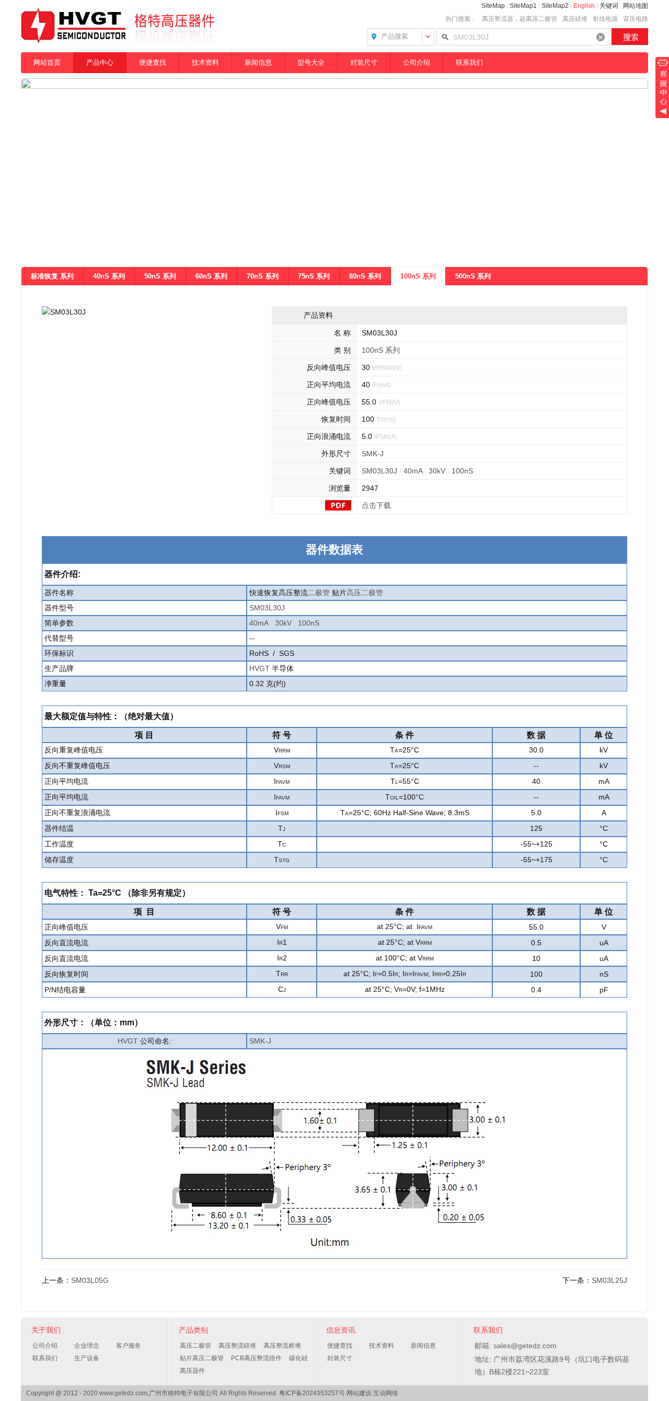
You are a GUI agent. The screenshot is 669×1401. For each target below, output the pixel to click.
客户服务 (128, 1345)
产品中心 (99, 62)
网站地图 (635, 5)
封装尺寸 (363, 62)
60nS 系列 (211, 276)
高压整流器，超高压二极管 (519, 19)
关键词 (608, 5)
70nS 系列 (263, 276)
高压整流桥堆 (282, 1345)
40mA (412, 471)
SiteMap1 (523, 5)
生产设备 (86, 1358)
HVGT (259, 668)
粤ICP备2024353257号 (312, 1393)
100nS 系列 (418, 276)
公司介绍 (416, 62)
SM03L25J (609, 1280)
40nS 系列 (109, 276)
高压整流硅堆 (237, 1345)
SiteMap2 (555, 5)
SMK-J (373, 453)
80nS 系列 (365, 276)
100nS (462, 471)
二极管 (319, 592)
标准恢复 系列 (52, 276)
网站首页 (47, 62)
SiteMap (493, 5)
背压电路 (635, 19)
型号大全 (311, 62)
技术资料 (205, 62)
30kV (437, 471)
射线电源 (605, 19)
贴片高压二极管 (202, 1358)
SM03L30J (379, 471)
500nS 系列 (473, 276)
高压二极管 (365, 592)
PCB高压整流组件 (256, 1358)
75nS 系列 (314, 276)
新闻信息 (258, 62)
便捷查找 (152, 62)
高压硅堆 (574, 19)
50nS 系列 (160, 276)
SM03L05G (90, 1280)
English (584, 5)
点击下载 (376, 505)
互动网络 (385, 1393)
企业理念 (86, 1345)
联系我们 (469, 62)
